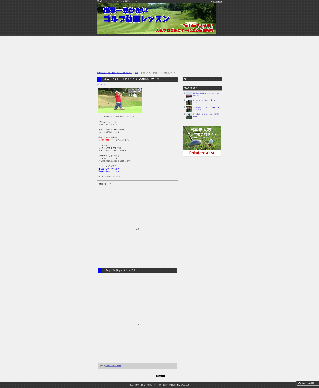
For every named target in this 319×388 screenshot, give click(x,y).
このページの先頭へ (308, 383)
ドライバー (102, 84)
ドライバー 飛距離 (113, 366)
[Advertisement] (159, 53)
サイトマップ (217, 2)
